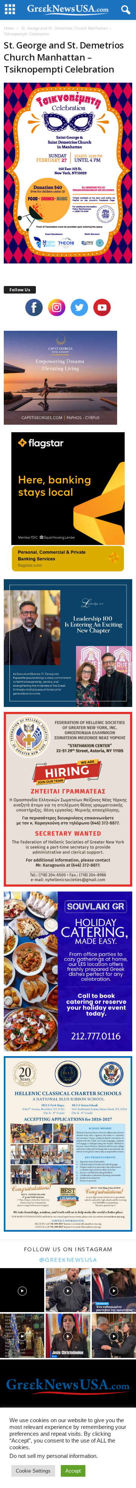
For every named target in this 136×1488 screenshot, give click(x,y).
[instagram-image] (22, 1290)
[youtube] (102, 307)
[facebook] (34, 307)
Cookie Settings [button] (33, 1471)
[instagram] (56, 307)
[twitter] (79, 307)
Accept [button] (73, 1471)
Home (9, 28)
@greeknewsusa (68, 1259)
